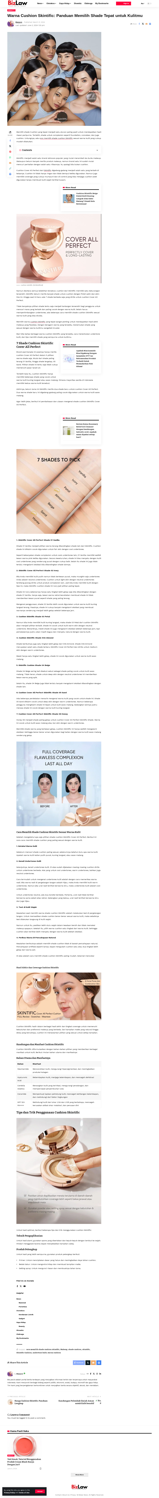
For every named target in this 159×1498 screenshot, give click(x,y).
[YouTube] (24, 1286)
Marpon (18, 22)
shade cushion (74, 1349)
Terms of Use (24, 1492)
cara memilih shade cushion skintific (42, 1349)
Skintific (47, 170)
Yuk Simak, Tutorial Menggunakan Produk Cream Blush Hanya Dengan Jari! (24, 1462)
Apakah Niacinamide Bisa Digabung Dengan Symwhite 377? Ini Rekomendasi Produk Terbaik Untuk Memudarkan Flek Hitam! (86, 358)
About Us (65, 1495)
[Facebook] (17, 1286)
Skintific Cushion (24, 1353)
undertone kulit (40, 1353)
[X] (20, 1286)
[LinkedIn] (100, 1374)
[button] (40, 1491)
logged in (23, 1418)
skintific (86, 1349)
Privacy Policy (9, 1492)
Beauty (11, 10)
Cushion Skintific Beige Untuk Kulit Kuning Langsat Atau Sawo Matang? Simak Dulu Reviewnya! (87, 198)
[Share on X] (142, 24)
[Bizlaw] (17, 3)
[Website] (87, 1374)
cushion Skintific (37, 322)
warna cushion (54, 1353)
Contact (58, 1495)
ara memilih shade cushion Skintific (56, 138)
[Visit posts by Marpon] (10, 1374)
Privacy (73, 1495)
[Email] (146, 24)
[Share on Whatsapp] (10, 157)
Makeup (63, 1349)
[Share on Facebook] (139, 24)
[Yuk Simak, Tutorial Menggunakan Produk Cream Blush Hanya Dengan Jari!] (24, 1446)
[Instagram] (97, 1374)
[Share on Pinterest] (10, 151)
